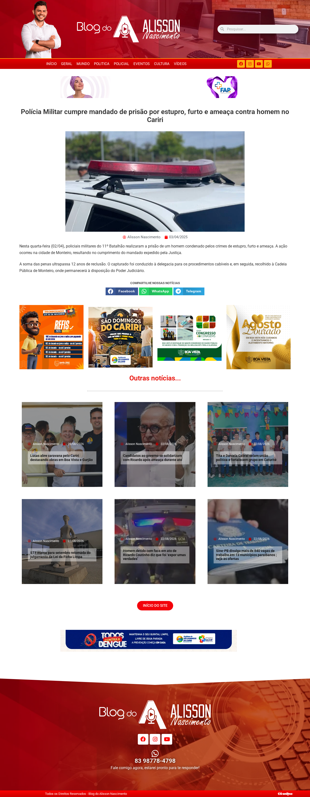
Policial (121, 64)
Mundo (83, 64)
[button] (122, 291)
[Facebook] (241, 64)
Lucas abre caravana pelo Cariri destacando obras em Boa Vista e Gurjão (61, 458)
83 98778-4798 (155, 760)
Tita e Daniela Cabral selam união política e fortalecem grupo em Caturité (246, 458)
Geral (66, 64)
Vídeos (180, 64)
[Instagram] (250, 64)
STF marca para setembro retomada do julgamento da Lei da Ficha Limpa (60, 555)
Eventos (141, 64)
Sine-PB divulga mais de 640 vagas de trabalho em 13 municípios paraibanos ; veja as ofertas (246, 555)
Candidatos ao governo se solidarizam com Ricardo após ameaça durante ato (152, 458)
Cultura (162, 64)
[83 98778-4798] (155, 753)
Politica (101, 64)
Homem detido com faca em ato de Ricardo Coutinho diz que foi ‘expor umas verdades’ (154, 555)
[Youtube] (259, 64)
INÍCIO (51, 64)
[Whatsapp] (268, 64)
